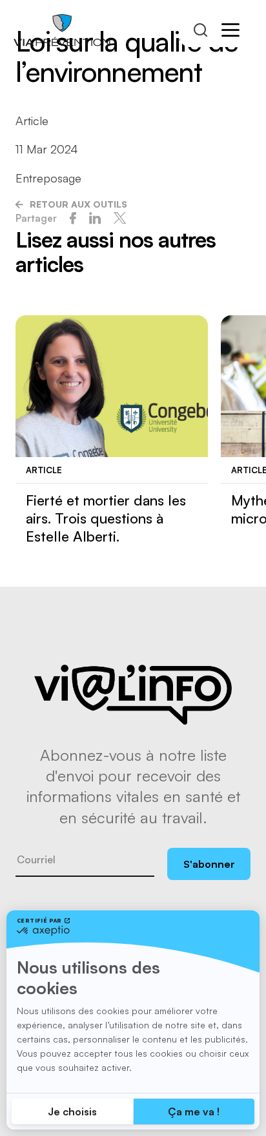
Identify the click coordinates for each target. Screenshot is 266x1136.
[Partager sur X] (120, 218)
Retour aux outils (78, 204)
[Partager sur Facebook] (73, 218)
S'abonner (209, 863)
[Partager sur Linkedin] (95, 218)
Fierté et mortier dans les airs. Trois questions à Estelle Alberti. (106, 518)
